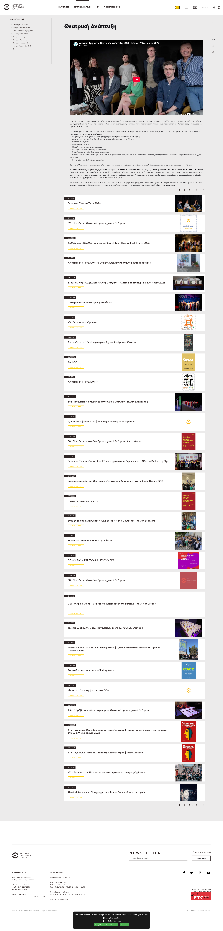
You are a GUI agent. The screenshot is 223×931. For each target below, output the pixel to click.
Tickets (177, 7)
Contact (195, 7)
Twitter (213, 52)
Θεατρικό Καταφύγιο (20, 40)
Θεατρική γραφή (19, 37)
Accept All (124, 925)
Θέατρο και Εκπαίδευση (21, 28)
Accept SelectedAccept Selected (106, 925)
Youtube (209, 872)
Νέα (97, 7)
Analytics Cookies (113, 918)
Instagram (218, 7)
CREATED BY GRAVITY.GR (199, 911)
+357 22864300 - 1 (25, 885)
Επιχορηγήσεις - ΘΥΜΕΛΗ (22, 46)
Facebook (214, 7)
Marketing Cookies (112, 921)
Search (186, 7)
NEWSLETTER (145, 853)
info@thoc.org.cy (19, 889)
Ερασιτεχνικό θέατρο (20, 34)
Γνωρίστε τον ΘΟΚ (112, 7)
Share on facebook (213, 46)
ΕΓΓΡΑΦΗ (201, 858)
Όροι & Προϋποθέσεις (49, 911)
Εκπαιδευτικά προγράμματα (23, 31)
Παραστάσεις (63, 7)
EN (205, 7)
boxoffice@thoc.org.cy (60, 877)
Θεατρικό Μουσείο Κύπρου (22, 43)
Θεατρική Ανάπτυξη (82, 7)
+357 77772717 (61, 899)
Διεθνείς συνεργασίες (20, 25)
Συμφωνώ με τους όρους (203, 852)
